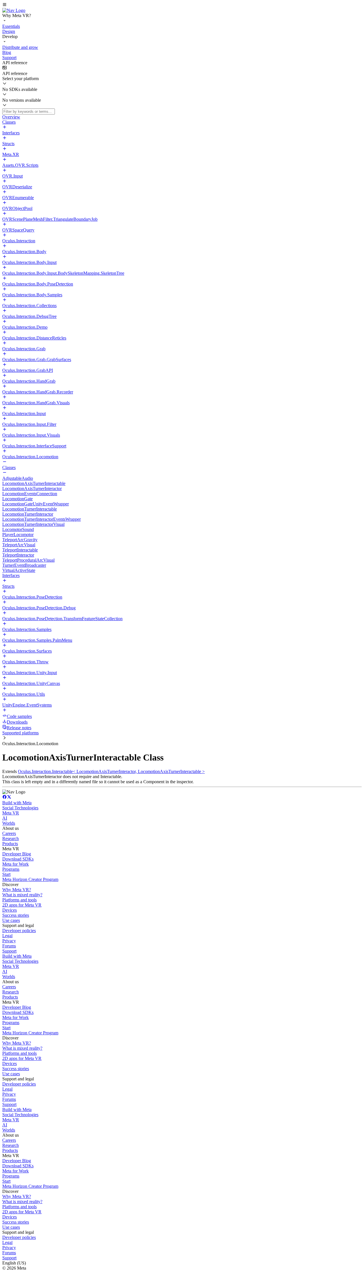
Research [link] (10, 838)
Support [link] (9, 951)
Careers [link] (9, 833)
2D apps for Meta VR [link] (22, 905)
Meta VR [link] (10, 813)
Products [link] (10, 843)
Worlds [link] (8, 823)
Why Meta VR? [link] (16, 889)
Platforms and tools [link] (19, 899)
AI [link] (4, 818)
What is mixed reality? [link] (22, 894)
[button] (182, 5)
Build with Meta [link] (17, 802)
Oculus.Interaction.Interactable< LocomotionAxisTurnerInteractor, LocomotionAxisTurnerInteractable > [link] (111, 771)
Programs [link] (10, 869)
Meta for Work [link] (15, 864)
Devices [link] (9, 910)
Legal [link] (7, 935)
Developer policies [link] (19, 930)
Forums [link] (9, 945)
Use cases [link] (11, 920)
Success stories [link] (15, 915)
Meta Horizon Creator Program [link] (30, 879)
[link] (13, 10)
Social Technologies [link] (20, 807)
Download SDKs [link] (18, 859)
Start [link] (6, 874)
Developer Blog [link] (16, 853)
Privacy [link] (9, 940)
